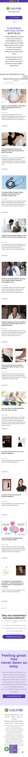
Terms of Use (9, 723)
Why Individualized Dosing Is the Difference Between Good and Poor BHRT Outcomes (13, 150)
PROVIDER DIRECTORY (14, 696)
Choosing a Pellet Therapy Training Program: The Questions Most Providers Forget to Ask (12, 194)
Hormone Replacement (11, 714)
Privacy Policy (19, 723)
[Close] (17, 745)
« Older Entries (3, 608)
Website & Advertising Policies (13, 721)
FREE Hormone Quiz (14, 637)
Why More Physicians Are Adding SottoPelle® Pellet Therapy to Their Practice (13, 366)
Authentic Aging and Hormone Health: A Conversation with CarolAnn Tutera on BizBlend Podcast (14, 323)
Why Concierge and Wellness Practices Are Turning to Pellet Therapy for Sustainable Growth (14, 280)
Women (7, 717)
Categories (16, 80)
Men (21, 714)
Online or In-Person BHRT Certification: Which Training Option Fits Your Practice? (14, 107)
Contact (14, 719)
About (13, 717)
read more (4, 125)
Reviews (19, 717)
